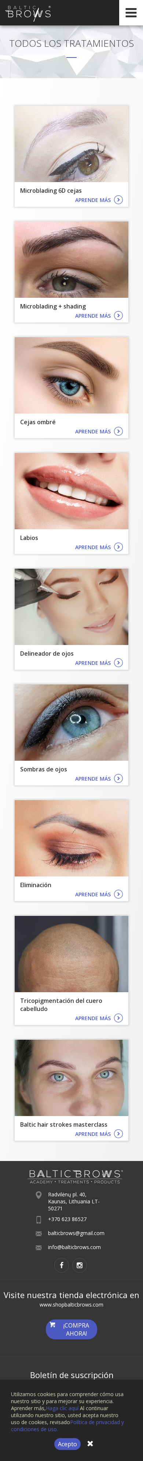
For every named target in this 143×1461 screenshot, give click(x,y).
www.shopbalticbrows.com (71, 1304)
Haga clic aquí (62, 1408)
